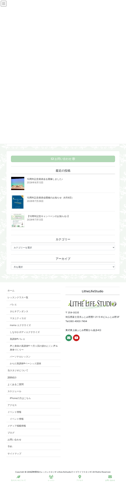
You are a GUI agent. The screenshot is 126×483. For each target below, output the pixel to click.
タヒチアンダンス (19, 311)
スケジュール (14, 391)
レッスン (51, 480)
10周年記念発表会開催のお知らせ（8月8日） (50, 197)
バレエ (13, 304)
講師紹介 (12, 377)
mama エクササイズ (20, 325)
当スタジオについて (18, 370)
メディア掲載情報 (17, 425)
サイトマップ (14, 453)
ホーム (11, 290)
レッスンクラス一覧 (18, 297)
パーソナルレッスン (20, 356)
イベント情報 (14, 412)
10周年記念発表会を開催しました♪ (45, 179)
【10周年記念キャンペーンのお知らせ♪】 (48, 216)
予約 (10, 446)
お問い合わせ (14, 439)
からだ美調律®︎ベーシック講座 (25, 363)
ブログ (11, 432)
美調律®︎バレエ (17, 339)
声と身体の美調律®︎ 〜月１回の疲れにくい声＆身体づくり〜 (34, 347)
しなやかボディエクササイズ (25, 332)
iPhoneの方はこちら (20, 398)
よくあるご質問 (16, 384)
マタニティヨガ (18, 318)
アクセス (12, 405)
